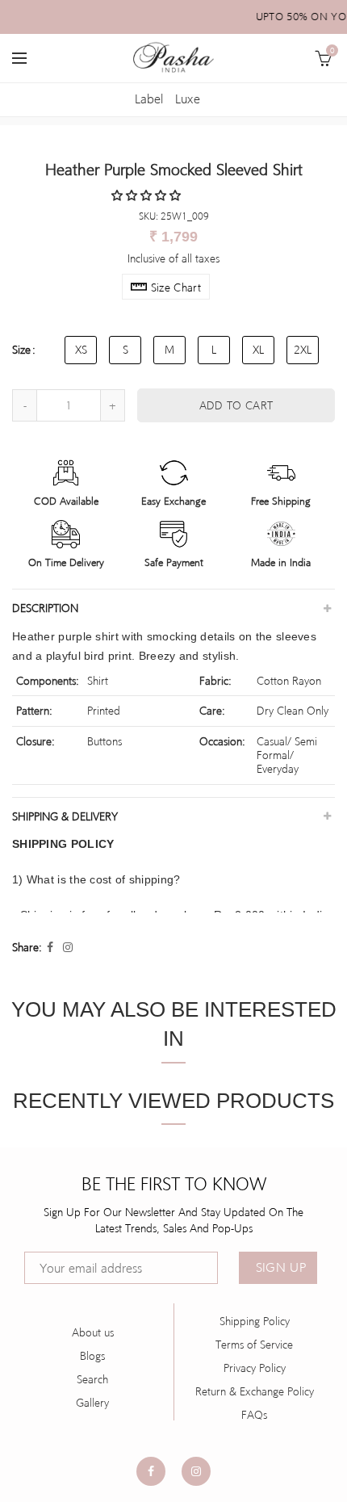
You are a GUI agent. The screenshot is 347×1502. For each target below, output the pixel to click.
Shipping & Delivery (65, 816)
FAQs (254, 1414)
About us (93, 1332)
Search (92, 1379)
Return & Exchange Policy (254, 1391)
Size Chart (176, 287)
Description (45, 608)
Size (21, 349)
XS (81, 349)
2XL (302, 349)
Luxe (187, 99)
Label (149, 99)
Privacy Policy (255, 1367)
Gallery (92, 1402)
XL (258, 349)
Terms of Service (254, 1344)
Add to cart (236, 405)
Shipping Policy (254, 1321)
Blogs (92, 1355)
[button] (147, 195)
